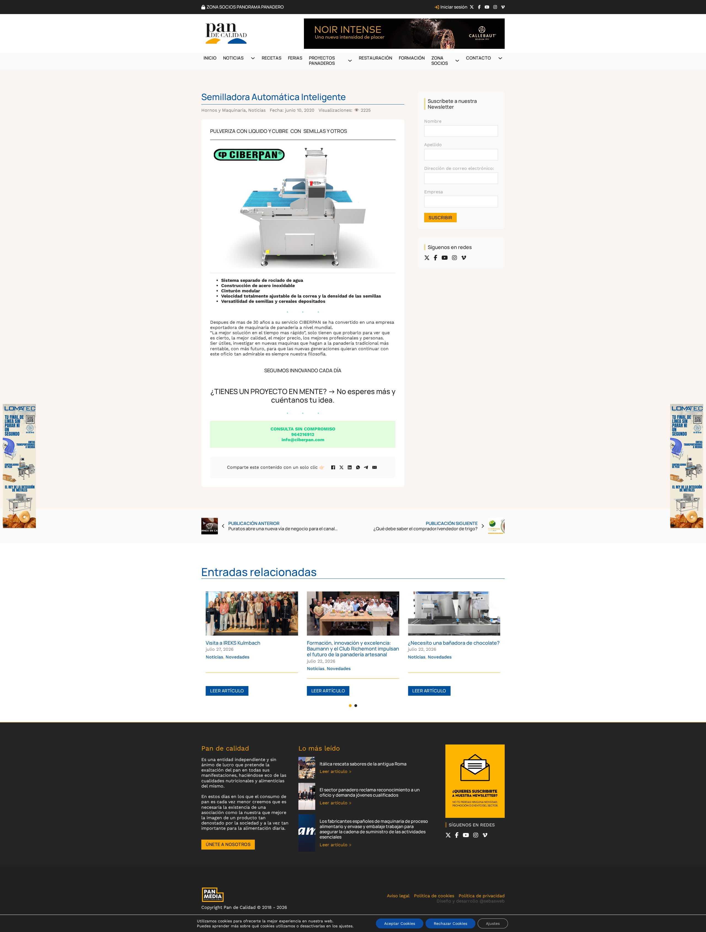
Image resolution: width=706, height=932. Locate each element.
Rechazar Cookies (450, 923)
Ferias (295, 58)
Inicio (210, 58)
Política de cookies (434, 895)
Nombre (433, 121)
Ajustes (493, 923)
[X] (341, 467)
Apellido (433, 144)
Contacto (478, 58)
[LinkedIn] (350, 467)
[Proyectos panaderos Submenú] (350, 60)
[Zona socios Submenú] (457, 60)
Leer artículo (227, 691)
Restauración (375, 58)
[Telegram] (366, 467)
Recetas (271, 58)
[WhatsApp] (358, 467)
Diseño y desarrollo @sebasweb (471, 901)
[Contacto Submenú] (500, 58)
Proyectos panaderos (322, 60)
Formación (412, 58)
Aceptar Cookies (399, 923)
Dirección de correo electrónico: (459, 168)
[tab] (350, 705)
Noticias (233, 58)
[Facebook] (333, 467)
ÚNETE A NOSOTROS (228, 844)
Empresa (433, 191)
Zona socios (439, 60)
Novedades (237, 668)
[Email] (374, 467)
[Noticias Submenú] (252, 58)
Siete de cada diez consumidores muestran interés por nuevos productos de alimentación (447, 648)
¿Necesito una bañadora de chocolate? (353, 642)
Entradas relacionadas (259, 571)
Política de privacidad (482, 895)
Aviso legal (398, 895)
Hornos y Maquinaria (223, 110)
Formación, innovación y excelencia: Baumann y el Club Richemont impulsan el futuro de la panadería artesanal (252, 648)
